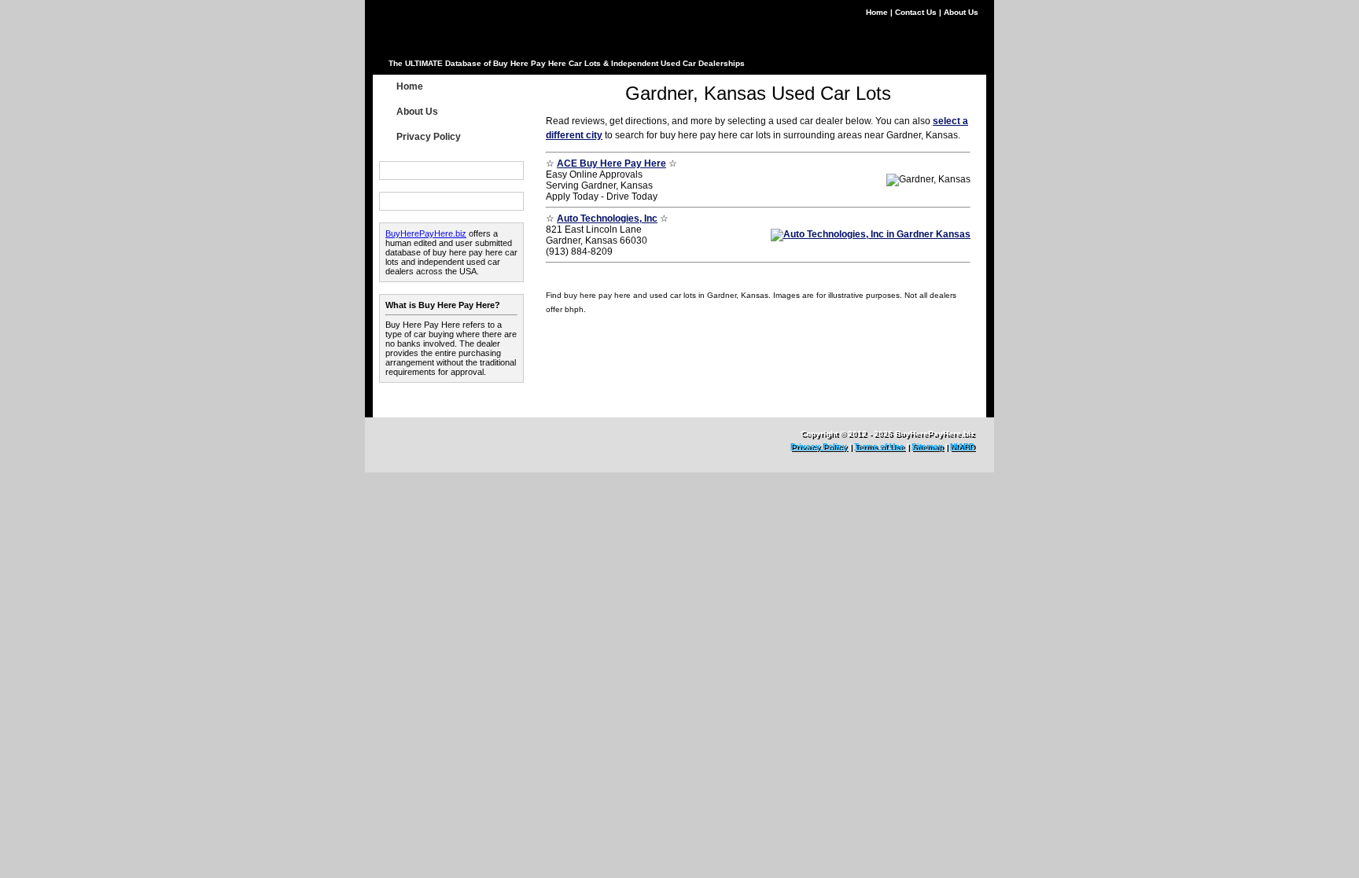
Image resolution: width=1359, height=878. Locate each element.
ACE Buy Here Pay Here (611, 163)
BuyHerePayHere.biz (425, 233)
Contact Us (917, 12)
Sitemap (927, 446)
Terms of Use (879, 446)
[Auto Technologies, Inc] (870, 234)
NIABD (962, 446)
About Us (961, 12)
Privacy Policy (428, 136)
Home (878, 12)
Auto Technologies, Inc (607, 218)
